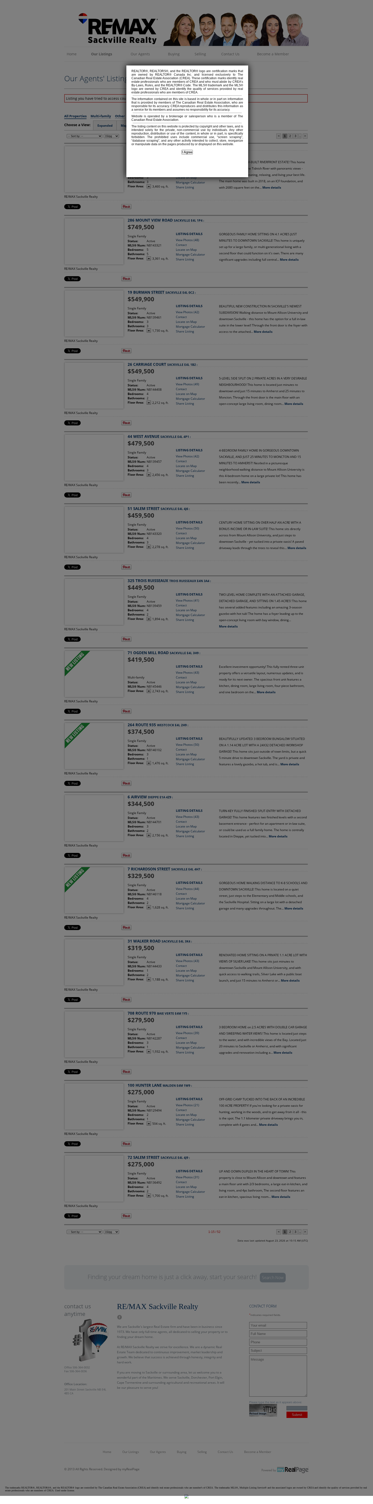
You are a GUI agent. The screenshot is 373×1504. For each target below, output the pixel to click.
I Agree (187, 152)
